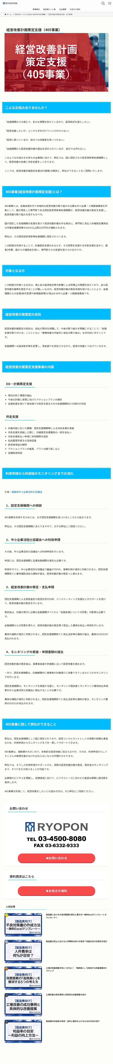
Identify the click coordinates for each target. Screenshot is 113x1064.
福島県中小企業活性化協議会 (27, 492)
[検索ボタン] (103, 3)
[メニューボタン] (109, 3)
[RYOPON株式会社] (10, 3)
